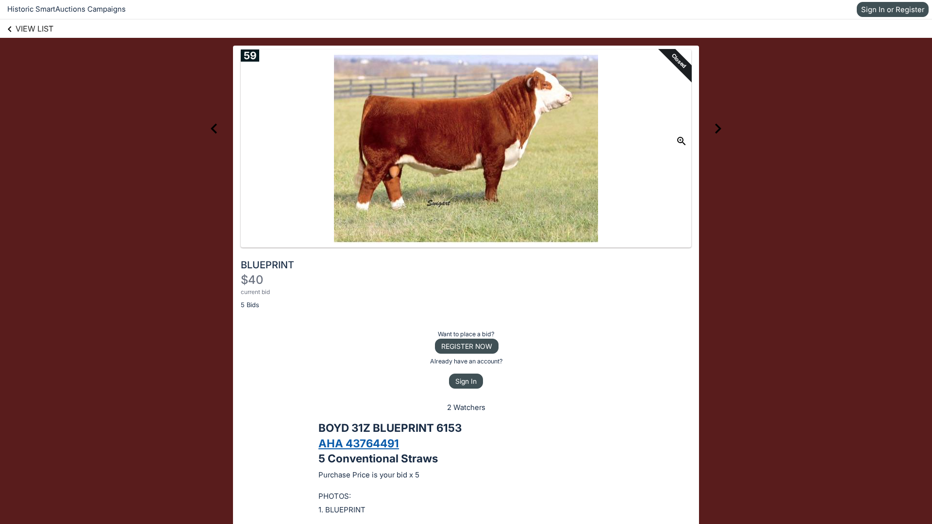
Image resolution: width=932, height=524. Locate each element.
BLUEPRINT (267, 265)
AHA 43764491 (358, 443)
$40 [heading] (252, 280)
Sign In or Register (892, 9)
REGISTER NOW (466, 346)
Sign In (466, 381)
